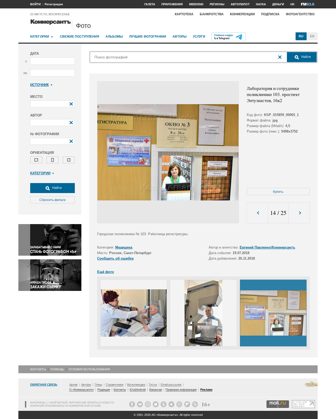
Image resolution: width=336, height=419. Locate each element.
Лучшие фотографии (147, 36)
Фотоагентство (300, 14)
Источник (39, 85)
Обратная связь (43, 384)
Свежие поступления (79, 36)
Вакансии (155, 389)
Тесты (153, 384)
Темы (98, 384)
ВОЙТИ (35, 4)
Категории (39, 36)
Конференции (242, 14)
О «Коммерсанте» (81, 389)
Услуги (199, 36)
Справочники (114, 384)
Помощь (57, 369)
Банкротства (212, 14)
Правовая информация (181, 389)
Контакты (38, 369)
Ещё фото (105, 272)
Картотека (184, 14)
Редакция (103, 389)
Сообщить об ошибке (115, 258)
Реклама (206, 389)
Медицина (123, 247)
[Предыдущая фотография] (257, 213)
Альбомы (114, 36)
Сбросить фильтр (52, 200)
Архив (73, 384)
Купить (278, 192)
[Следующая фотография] (299, 213)
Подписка (270, 14)
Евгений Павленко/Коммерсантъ (267, 247)
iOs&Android (138, 389)
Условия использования (89, 369)
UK (292, 4)
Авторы (179, 36)
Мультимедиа (136, 384)
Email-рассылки (171, 384)
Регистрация (54, 4)
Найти (56, 188)
